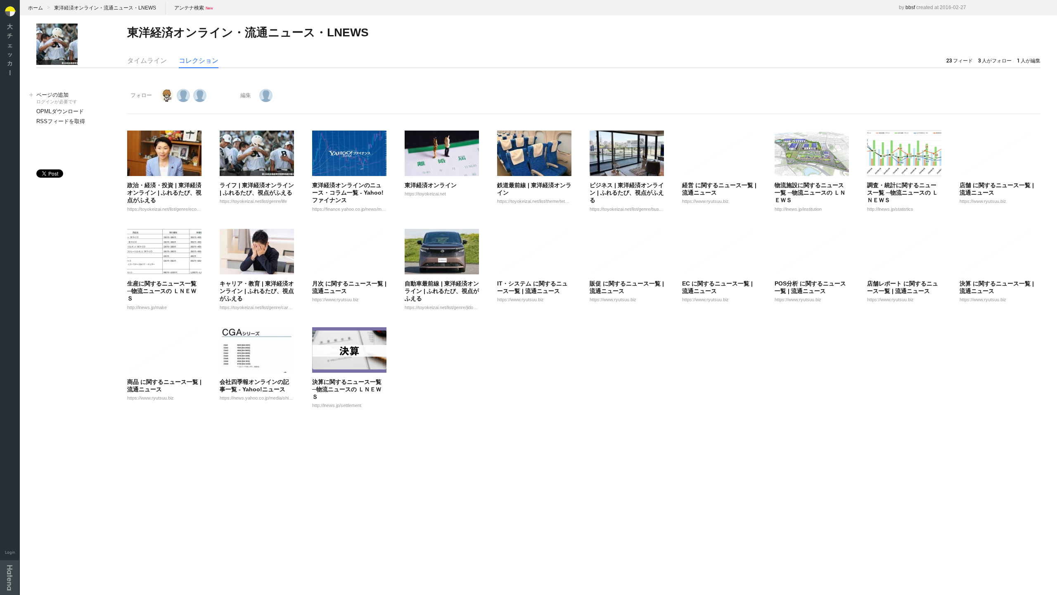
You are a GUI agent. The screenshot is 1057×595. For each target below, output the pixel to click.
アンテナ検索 (189, 8)
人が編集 (1028, 61)
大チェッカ (10, 49)
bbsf (910, 7)
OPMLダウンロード (60, 111)
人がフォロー (995, 61)
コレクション (198, 60)
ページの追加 (56, 98)
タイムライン (147, 60)
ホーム (35, 8)
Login (10, 552)
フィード (959, 61)
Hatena (9, 577)
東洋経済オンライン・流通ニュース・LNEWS (105, 8)
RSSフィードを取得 (60, 121)
